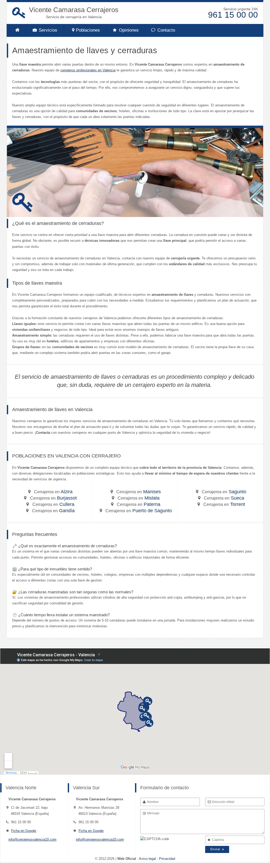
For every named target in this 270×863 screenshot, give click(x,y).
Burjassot (53, 498)
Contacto (165, 30)
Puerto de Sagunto (138, 510)
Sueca (224, 498)
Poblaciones (88, 30)
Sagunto (224, 491)
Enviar (215, 849)
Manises (138, 491)
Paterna (138, 504)
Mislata (139, 498)
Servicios (47, 30)
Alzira (53, 491)
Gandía (53, 510)
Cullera (53, 504)
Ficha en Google (23, 831)
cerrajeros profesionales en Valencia (87, 70)
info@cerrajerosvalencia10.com (32, 839)
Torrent (224, 504)
